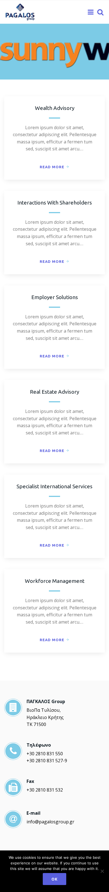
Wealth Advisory (54, 108)
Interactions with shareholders (54, 202)
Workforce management (54, 581)
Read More (52, 167)
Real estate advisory (54, 392)
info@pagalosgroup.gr (50, 822)
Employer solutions (54, 297)
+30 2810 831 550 (45, 754)
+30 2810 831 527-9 (47, 761)
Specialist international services (54, 486)
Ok (54, 879)
